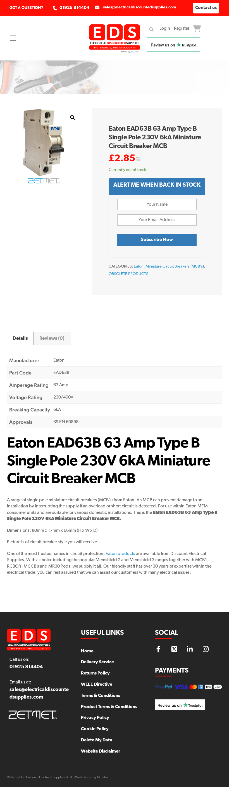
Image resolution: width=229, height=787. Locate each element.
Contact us (206, 8)
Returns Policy (95, 673)
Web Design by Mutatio (91, 777)
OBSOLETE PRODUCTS (128, 274)
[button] (73, 118)
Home (87, 651)
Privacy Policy (95, 718)
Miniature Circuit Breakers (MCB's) (174, 266)
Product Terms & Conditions (109, 707)
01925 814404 (74, 8)
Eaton (139, 266)
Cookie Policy (95, 729)
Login (164, 28)
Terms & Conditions (100, 696)
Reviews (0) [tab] (52, 338)
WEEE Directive (96, 684)
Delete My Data (96, 740)
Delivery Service (97, 662)
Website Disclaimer (100, 751)
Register (181, 28)
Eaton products (120, 554)
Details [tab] (20, 338)
